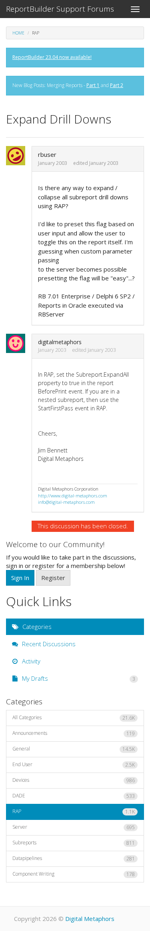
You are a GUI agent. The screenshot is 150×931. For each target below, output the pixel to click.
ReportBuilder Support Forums (60, 9)
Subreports (73, 842)
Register (53, 578)
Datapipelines (73, 858)
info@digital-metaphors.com (66, 502)
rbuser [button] (47, 154)
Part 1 (93, 85)
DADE (73, 795)
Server (73, 827)
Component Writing (73, 874)
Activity (30, 661)
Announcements (73, 733)
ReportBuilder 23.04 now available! (52, 57)
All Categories (73, 717)
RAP (73, 811)
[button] (18, 155)
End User (73, 764)
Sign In (20, 578)
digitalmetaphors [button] (60, 342)
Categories (36, 627)
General (73, 749)
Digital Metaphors (89, 919)
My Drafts (77, 678)
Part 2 (116, 85)
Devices (73, 780)
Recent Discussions (48, 644)
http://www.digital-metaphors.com (72, 496)
